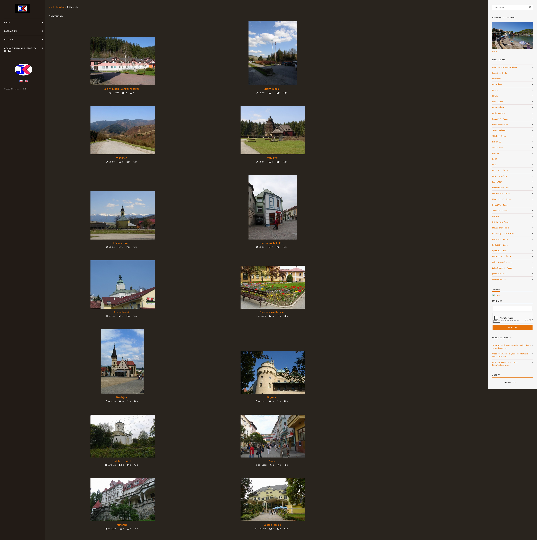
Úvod (7, 22)
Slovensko (496, 78)
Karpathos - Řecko (499, 73)
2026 (513, 382)
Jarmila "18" (497, 182)
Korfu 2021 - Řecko (500, 245)
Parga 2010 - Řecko (500, 119)
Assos (494, 51)
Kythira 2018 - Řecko (500, 222)
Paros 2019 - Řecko (500, 239)
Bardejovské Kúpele (272, 312)
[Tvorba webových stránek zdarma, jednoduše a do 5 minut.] (21, 89)
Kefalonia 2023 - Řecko (501, 256)
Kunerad (121, 524)
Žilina (271, 461)
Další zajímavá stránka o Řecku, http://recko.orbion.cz (505, 363)
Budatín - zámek (121, 461)
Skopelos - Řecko (499, 130)
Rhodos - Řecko (498, 107)
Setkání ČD (496, 142)
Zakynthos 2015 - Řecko (502, 268)
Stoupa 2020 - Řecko (500, 228)
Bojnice (271, 397)
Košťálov (496, 159)
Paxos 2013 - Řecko (500, 176)
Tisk (24, 89)
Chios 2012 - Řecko (500, 170)
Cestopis (8, 39)
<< (495, 382)
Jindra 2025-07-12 (499, 273)
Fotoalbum (10, 31)
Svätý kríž (272, 157)
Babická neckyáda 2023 (501, 262)
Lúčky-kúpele (272, 88)
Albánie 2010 (497, 147)
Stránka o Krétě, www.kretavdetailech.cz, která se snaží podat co (511, 346)
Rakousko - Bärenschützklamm (505, 67)
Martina (495, 216)
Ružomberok (121, 312)
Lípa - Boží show (499, 279)
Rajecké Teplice (272, 524)
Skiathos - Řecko (499, 136)
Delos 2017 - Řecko (500, 205)
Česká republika (498, 113)
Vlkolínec (121, 157)
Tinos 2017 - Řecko (499, 210)
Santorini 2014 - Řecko (501, 187)
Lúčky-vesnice (121, 243)
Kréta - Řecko (497, 84)
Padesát (495, 153)
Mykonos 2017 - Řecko (501, 199)
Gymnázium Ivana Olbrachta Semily (20, 49)
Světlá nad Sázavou (500, 124)
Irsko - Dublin (497, 101)
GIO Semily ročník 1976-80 (503, 233)
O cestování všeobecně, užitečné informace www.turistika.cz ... (510, 355)
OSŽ (494, 164)
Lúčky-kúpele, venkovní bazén (122, 88)
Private (495, 90)
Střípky (495, 96)
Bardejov (121, 397)
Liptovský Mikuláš (271, 243)
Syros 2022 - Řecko (500, 250)
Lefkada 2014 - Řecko (501, 193)
